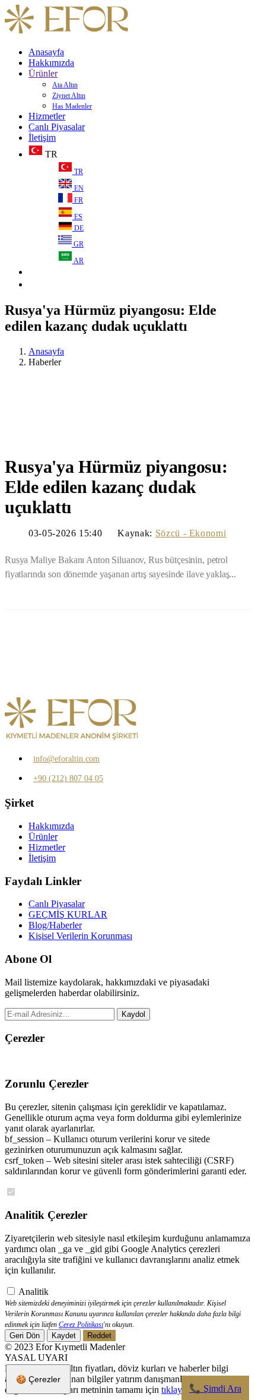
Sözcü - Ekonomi (191, 533)
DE (78, 228)
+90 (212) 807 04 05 (68, 778)
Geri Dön (24, 1335)
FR (77, 200)
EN (78, 188)
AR (78, 261)
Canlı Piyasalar (56, 127)
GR (78, 244)
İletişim (42, 137)
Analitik (33, 1292)
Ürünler (43, 73)
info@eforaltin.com (66, 758)
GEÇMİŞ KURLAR (67, 914)
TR (77, 172)
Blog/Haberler (55, 925)
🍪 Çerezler (38, 1379)
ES (77, 217)
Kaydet (64, 1335)
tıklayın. (176, 1390)
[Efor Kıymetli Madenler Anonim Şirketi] (67, 32)
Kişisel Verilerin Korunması (80, 936)
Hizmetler (46, 116)
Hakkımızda (51, 63)
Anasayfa (46, 52)
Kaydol (133, 1014)
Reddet (99, 1335)
